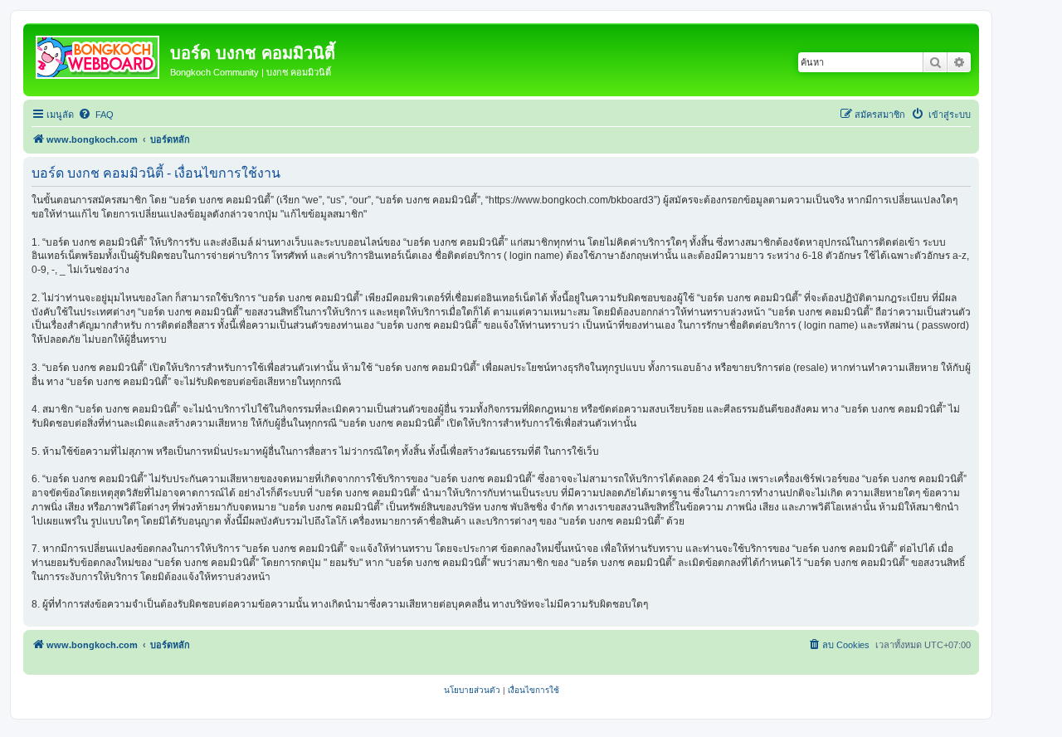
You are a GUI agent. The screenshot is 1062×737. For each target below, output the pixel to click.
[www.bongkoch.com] (98, 54)
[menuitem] (96, 114)
